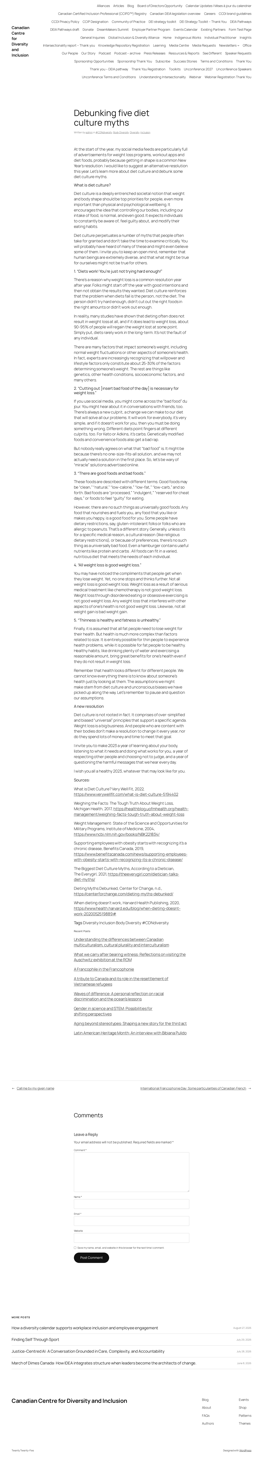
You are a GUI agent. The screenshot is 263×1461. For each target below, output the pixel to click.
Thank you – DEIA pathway (109, 69)
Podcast (105, 53)
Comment (80, 1150)
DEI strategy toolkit (162, 21)
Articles (118, 6)
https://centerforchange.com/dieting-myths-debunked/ (123, 894)
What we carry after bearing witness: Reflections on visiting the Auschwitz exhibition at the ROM (130, 957)
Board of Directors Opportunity (159, 6)
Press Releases (154, 53)
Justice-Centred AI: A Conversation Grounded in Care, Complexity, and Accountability (88, 1351)
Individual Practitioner (220, 37)
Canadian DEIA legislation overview (175, 13)
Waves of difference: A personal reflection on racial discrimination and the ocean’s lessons (119, 996)
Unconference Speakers (233, 69)
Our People (70, 53)
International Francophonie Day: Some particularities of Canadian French (193, 1088)
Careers (209, 13)
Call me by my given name (35, 1088)
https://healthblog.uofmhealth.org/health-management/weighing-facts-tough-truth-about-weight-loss (131, 811)
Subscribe (162, 61)
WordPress (245, 1450)
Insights (245, 37)
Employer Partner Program (151, 29)
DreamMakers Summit (113, 29)
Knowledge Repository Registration (124, 45)
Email (77, 1213)
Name (78, 1196)
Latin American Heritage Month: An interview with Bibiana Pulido (130, 1033)
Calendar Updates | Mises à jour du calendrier (218, 6)
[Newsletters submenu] (238, 45)
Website (78, 1230)
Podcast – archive (127, 53)
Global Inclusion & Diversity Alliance (133, 37)
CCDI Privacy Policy (65, 21)
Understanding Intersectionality (162, 77)
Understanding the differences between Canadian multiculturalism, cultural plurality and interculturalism (121, 942)
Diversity (134, 132)
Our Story (88, 53)
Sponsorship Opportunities (94, 61)
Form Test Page (240, 29)
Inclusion (145, 132)
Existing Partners (213, 29)
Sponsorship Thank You (134, 61)
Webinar (195, 77)
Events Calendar (186, 29)
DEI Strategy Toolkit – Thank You (203, 21)
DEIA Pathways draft (64, 29)
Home (167, 37)
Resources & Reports (184, 53)
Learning (159, 45)
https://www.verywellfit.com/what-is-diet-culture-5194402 (126, 794)
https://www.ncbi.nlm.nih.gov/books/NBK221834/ (117, 834)
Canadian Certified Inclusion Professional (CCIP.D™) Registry (102, 13)
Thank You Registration (148, 69)
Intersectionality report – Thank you (69, 45)
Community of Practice (128, 21)
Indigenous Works (188, 37)
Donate (88, 29)
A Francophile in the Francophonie (104, 969)
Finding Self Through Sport (35, 1339)
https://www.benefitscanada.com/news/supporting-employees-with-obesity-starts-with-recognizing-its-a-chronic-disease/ (130, 856)
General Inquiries (93, 37)
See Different (212, 53)
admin (89, 132)
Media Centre (179, 45)
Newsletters (228, 45)
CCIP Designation (95, 21)
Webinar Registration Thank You (228, 77)
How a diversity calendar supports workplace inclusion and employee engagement (85, 1328)
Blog (130, 6)
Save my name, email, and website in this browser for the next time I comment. (120, 1247)
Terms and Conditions (216, 61)
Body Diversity (121, 132)
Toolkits (174, 69)
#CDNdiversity (104, 132)
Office (247, 45)
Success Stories (185, 61)
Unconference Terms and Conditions (109, 77)
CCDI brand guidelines (235, 13)
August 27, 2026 (242, 1327)
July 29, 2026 (244, 1339)
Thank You (243, 61)
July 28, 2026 (244, 1351)
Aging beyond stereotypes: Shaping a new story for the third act (130, 1023)
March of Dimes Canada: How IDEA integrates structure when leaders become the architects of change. (104, 1363)
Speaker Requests (238, 53)
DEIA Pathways (240, 21)
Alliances (103, 6)
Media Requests (204, 45)
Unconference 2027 (198, 69)
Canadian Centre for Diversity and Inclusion (20, 41)
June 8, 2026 (244, 1363)
